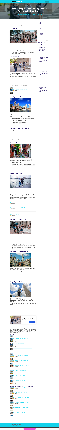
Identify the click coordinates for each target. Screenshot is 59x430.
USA (37, 14)
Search (47, 40)
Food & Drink (40, 30)
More (47, 1)
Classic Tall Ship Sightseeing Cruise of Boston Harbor (17, 207)
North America (29, 14)
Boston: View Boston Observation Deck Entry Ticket (20, 382)
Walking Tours (40, 14)
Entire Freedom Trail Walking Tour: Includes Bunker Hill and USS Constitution (23, 340)
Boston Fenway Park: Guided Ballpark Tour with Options (20, 355)
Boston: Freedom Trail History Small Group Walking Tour (20, 89)
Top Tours (29, 0)
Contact (33, 2)
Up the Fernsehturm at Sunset (43, 47)
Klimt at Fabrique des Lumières (43, 71)
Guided (26, 14)
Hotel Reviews (40, 32)
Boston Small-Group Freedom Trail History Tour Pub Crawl (21, 365)
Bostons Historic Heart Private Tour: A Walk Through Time (21, 412)
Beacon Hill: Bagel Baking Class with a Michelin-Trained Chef (21, 407)
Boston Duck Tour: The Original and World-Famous (20, 353)
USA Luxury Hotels (41, 34)
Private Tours (40, 25)
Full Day (40, 22)
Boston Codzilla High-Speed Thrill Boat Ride (16, 214)
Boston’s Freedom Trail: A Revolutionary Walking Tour (20, 87)
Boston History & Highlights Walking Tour (18, 343)
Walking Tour (40, 24)
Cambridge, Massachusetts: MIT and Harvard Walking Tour (21, 345)
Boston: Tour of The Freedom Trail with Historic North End (21, 397)
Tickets (43, 0)
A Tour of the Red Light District (43, 55)
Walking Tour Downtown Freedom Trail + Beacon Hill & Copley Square (22, 348)
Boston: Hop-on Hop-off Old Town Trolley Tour (19, 375)
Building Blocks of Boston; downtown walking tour (20, 390)
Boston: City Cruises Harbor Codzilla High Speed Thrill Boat (21, 402)
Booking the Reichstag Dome (43, 52)
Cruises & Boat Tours (22, 14)
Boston (18, 14)
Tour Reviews (33, 14)
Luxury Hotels (41, 33)
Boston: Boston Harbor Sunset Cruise (15, 202)
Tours (36, 14)
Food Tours (39, 29)
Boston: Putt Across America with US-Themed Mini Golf (20, 392)
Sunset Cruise (12, 212)
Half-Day (40, 23)
